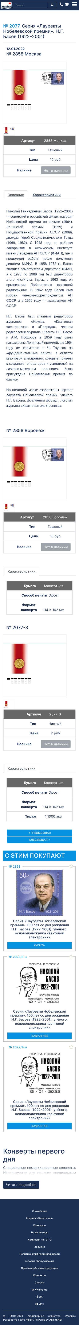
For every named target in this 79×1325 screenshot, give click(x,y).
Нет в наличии (56, 170)
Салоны (39, 1282)
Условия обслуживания (39, 1261)
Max (41, 1303)
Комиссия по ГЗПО (39, 1239)
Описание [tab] (16, 195)
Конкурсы (39, 1225)
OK (40, 1296)
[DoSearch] (52, 5)
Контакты (39, 1275)
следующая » (39, 839)
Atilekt (29, 1319)
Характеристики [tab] (47, 195)
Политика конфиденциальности (39, 1253)
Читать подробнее (21, 1185)
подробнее (39, 1035)
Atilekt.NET (56, 1319)
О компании (39, 1211)
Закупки (39, 1246)
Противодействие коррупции (39, 1268)
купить (39, 945)
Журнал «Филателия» (39, 1218)
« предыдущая (39, 832)
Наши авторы (39, 1232)
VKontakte (40, 1289)
